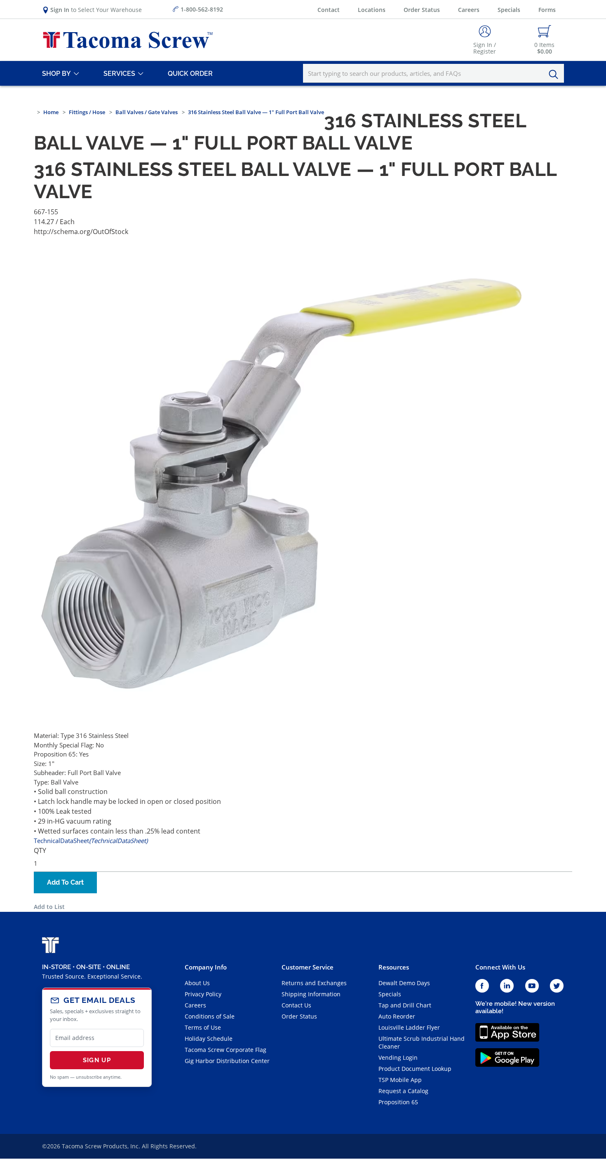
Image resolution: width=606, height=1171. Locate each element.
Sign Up (97, 1060)
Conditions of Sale (210, 1016)
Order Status (422, 10)
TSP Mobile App (400, 1080)
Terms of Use (203, 1027)
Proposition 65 (398, 1102)
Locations (371, 10)
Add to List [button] (49, 907)
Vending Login (398, 1057)
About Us (197, 983)
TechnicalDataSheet (91, 840)
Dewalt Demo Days (404, 983)
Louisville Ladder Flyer (409, 1027)
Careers (468, 10)
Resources (393, 967)
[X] (557, 986)
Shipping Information (311, 994)
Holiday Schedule (209, 1038)
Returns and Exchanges (314, 983)
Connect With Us (500, 967)
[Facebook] (482, 986)
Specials (509, 10)
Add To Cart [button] (65, 882)
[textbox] (433, 73)
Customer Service (308, 967)
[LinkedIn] (507, 986)
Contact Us (296, 1005)
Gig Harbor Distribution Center (227, 1061)
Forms (547, 10)
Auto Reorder (396, 1016)
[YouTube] (532, 986)
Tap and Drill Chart (404, 1005)
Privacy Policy (203, 994)
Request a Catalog (403, 1091)
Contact (328, 10)
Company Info (206, 967)
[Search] (555, 75)
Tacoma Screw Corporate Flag (225, 1050)
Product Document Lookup (414, 1069)
